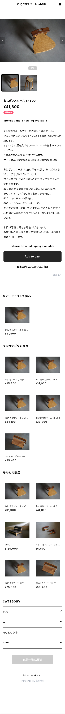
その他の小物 (10, 632)
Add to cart (32, 256)
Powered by (28, 681)
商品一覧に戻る (33, 659)
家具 (5, 611)
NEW (6, 643)
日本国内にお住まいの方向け (32, 266)
